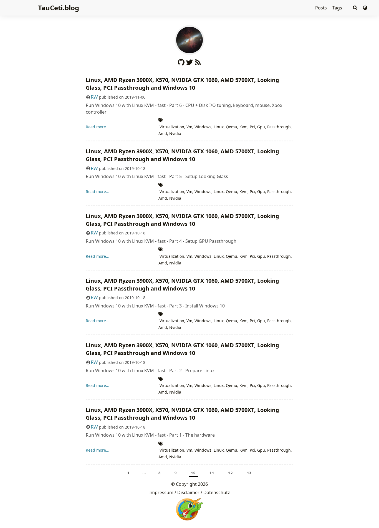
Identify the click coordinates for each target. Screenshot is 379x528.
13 (249, 472)
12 (230, 472)
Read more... (97, 126)
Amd (162, 133)
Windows (202, 126)
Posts (321, 8)
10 (193, 472)
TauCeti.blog (58, 7)
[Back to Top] (369, 518)
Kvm (243, 126)
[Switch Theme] (365, 8)
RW (94, 97)
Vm (189, 126)
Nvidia (175, 133)
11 (211, 472)
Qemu (231, 126)
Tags (337, 8)
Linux (219, 126)
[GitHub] (181, 61)
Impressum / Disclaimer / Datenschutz (189, 492)
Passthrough (279, 126)
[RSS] (198, 61)
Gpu (261, 126)
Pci (252, 126)
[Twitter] (189, 61)
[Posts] (189, 39)
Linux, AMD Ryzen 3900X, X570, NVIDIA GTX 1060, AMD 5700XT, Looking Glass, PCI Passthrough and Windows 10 (182, 83)
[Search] (355, 8)
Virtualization (172, 126)
